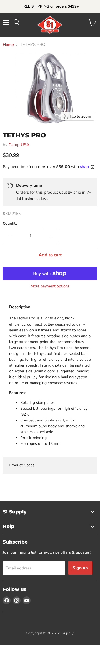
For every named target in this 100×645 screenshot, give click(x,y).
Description (19, 307)
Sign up (80, 568)
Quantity (10, 224)
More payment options (50, 286)
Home (8, 44)
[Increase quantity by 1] (51, 236)
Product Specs (21, 465)
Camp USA (19, 144)
